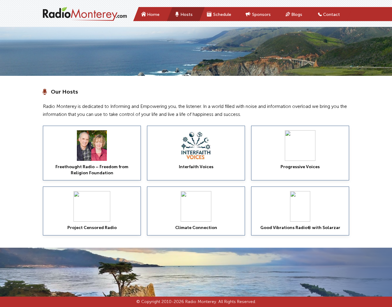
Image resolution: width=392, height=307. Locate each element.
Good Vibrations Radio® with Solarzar (300, 227)
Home (153, 14)
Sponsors (261, 14)
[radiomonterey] (85, 14)
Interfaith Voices (196, 166)
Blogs (296, 14)
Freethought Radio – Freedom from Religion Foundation (91, 170)
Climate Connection (196, 227)
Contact (331, 14)
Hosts (186, 14)
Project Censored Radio (92, 227)
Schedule (222, 14)
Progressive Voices (300, 166)
